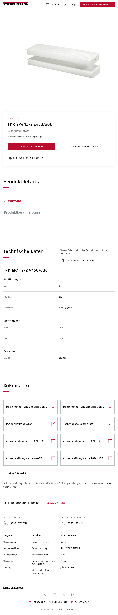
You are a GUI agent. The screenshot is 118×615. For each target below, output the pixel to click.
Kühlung (7, 567)
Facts (62, 554)
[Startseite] (4, 503)
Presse (63, 561)
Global (63, 542)
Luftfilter (35, 503)
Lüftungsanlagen (18, 503)
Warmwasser (9, 561)
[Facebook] (45, 594)
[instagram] (73, 594)
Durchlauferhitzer (11, 548)
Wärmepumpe (9, 542)
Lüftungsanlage (10, 554)
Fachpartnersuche (40, 554)
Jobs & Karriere (67, 567)
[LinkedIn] (63, 594)
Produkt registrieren (41, 542)
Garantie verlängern (41, 548)
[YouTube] (54, 594)
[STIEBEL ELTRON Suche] (73, 4)
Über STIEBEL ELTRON (70, 548)
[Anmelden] (65, 4)
